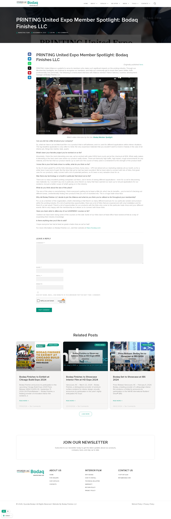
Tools (134, 3)
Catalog (103, 3)
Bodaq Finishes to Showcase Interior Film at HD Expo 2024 (82, 378)
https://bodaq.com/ (93, 228)
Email (39, 275)
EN (4, 511)
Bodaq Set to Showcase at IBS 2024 (129, 378)
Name (39, 267)
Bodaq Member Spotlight (102, 137)
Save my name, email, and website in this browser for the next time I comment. (68, 295)
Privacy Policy (149, 504)
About (93, 3)
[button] (29, 54)
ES (8, 511)
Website (39, 284)
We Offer (114, 3)
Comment (40, 243)
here (141, 64)
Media (125, 3)
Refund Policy (137, 504)
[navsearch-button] (155, 3)
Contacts (144, 3)
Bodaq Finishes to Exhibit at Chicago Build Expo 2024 (34, 378)
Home (86, 3)
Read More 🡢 (24, 401)
